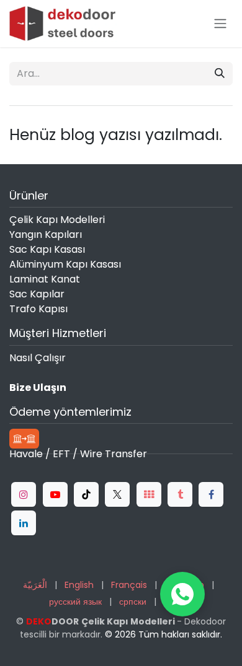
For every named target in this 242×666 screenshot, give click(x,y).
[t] (149, 494)
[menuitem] (35, 585)
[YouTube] (55, 494)
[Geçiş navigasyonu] (220, 24)
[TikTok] (86, 494)
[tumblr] (180, 494)
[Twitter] (117, 494)
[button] (182, 594)
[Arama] (220, 73)
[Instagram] (23, 494)
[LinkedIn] (23, 522)
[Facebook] (211, 494)
